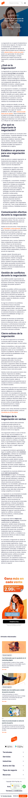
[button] (25, 3)
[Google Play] (19, 746)
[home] (3, 3)
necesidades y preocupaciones (11, 228)
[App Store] (8, 746)
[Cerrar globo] (11, 784)
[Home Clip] (14, 739)
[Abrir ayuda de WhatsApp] (24, 786)
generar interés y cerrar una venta (13, 52)
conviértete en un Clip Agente (9, 412)
